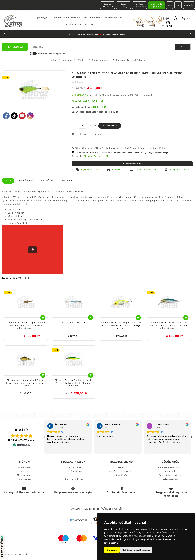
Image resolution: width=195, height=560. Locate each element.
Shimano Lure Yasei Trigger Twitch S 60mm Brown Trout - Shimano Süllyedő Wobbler (26, 325)
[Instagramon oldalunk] (30, 116)
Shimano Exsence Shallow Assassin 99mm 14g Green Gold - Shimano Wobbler (73, 383)
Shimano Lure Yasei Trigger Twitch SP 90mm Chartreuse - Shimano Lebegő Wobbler (121, 325)
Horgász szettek (113, 17)
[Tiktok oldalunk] (14, 116)
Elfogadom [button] (112, 550)
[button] (191, 437)
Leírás (8, 180)
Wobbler (82, 60)
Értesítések (67, 180)
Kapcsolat (189, 5)
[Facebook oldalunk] (6, 116)
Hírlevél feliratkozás (73, 479)
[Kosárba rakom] (42, 317)
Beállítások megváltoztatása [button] (136, 550)
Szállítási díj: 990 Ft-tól (89, 100)
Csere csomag (123, 5)
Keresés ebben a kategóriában (51, 53)
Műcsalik (68, 60)
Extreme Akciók (92, 17)
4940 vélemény (17, 439)
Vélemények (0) (26, 180)
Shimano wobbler (101, 60)
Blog (170, 5)
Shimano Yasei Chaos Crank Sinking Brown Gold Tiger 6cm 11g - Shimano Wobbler (26, 383)
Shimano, (88, 156)
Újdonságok (42, 17)
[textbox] (110, 47)
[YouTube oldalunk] (22, 116)
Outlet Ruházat (73, 24)
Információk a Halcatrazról (170, 467)
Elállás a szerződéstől (140, 5)
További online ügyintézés (157, 5)
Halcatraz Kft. (20, 554)
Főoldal (53, 60)
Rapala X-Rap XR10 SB (73, 322)
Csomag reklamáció (107, 5)
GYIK (178, 5)
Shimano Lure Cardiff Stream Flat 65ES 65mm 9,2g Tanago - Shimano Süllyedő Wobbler (169, 325)
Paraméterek (48, 180)
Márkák (89, 24)
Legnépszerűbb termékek (66, 17)
